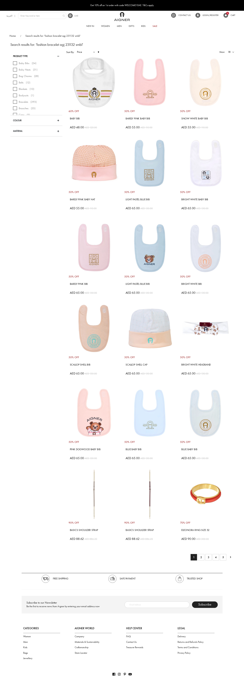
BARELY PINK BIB (79, 284)
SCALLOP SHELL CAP (136, 364)
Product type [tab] (20, 56)
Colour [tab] (17, 120)
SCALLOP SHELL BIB (80, 364)
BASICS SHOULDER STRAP (84, 530)
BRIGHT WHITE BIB (191, 284)
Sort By (70, 52)
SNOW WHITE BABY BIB (194, 118)
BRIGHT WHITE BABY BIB (194, 199)
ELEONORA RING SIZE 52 (195, 530)
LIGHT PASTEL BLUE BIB (138, 199)
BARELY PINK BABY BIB (138, 118)
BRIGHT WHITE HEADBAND (196, 364)
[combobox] (42, 16)
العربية (9, 15)
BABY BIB (75, 118)
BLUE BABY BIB (133, 449)
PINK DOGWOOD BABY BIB (85, 449)
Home (12, 35)
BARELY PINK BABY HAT (82, 199)
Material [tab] (18, 131)
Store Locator (81, 653)
